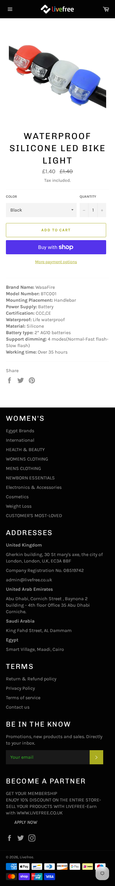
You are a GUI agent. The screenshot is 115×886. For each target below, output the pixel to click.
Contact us (17, 707)
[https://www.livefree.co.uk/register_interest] (10, 822)
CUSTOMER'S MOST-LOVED (34, 515)
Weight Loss (19, 506)
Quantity (88, 196)
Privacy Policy (20, 688)
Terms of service (23, 697)
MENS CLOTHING (23, 468)
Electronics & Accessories (34, 487)
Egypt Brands (20, 430)
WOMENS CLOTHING (27, 459)
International (20, 440)
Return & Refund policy (31, 679)
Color (11, 196)
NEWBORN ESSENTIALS (30, 478)
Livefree (26, 857)
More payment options (56, 261)
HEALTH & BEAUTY (25, 449)
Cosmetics (17, 496)
